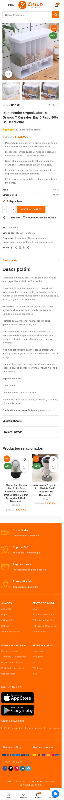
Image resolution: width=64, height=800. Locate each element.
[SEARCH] (55, 14)
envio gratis (42, 238)
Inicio (5, 105)
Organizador (8, 242)
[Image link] (15, 755)
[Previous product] (49, 105)
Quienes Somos (9, 651)
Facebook (37, 651)
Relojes (5, 626)
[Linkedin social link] (24, 247)
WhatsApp (37, 668)
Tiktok (35, 662)
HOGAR (15, 105)
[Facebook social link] (12, 247)
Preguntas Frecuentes (44, 614)
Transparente (46, 242)
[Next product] (57, 105)
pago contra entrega (27, 242)
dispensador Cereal (25, 238)
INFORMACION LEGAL (13, 645)
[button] (24, 468)
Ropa (4, 614)
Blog (34, 673)
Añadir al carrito (31, 209)
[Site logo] (30, 4)
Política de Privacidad (12, 668)
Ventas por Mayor (10, 631)
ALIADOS (6, 603)
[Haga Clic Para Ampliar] (8, 74)
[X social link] (16, 247)
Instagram (37, 656)
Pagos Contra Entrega (12, 662)
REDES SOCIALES (42, 645)
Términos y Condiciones (13, 656)
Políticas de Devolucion (44, 626)
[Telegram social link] (28, 247)
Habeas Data (8, 673)
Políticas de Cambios (43, 620)
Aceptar (31, 794)
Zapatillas (6, 609)
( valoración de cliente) (28, 129)
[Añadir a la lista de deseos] (24, 460)
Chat (34, 609)
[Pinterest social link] (20, 247)
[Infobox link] (30, 533)
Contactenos (39, 631)
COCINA (30, 233)
